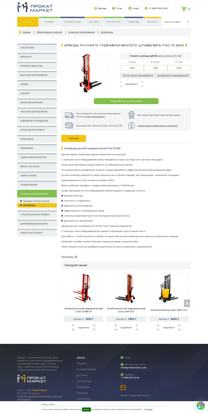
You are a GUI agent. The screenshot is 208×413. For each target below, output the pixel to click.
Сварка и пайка (28, 175)
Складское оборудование (34, 193)
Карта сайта (83, 399)
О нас (119, 8)
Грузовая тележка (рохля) (36, 200)
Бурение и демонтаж (31, 66)
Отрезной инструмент (32, 130)
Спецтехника (27, 47)
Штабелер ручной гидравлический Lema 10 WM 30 (83, 310)
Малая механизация (31, 102)
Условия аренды (72, 21)
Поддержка (133, 21)
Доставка (94, 21)
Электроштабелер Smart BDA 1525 (168, 310)
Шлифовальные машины (34, 223)
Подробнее (148, 409)
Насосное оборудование (34, 111)
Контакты (152, 21)
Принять (86, 409)
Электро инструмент (31, 232)
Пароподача (26, 139)
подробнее (83, 327)
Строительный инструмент (35, 214)
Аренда (81, 357)
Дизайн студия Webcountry (135, 395)
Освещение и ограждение (34, 120)
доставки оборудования (94, 116)
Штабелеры (29, 205)
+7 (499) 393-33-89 (158, 8)
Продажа (49, 21)
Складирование (28, 184)
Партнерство (113, 21)
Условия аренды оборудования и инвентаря (157, 125)
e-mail (135, 8)
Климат (24, 84)
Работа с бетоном (29, 166)
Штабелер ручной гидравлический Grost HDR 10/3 (126, 310)
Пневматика (26, 148)
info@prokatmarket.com (133, 366)
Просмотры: (69, 256)
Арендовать (131, 84)
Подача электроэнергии (33, 157)
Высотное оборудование (34, 75)
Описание (73, 138)
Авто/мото (26, 56)
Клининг (25, 93)
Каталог (28, 21)
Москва (102, 8)
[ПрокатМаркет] (36, 7)
